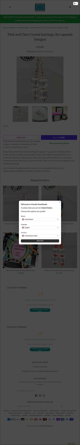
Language (24, 224)
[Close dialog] (60, 202)
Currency (24, 232)
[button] (75, 3)
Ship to (23, 216)
